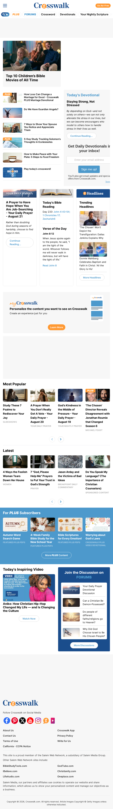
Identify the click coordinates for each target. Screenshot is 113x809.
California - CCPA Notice (17, 746)
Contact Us (9, 735)
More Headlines (92, 277)
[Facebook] (7, 720)
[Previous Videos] (52, 439)
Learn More (56, 327)
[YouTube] (30, 720)
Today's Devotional (83, 95)
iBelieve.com (10, 771)
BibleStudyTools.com (15, 765)
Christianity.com (66, 771)
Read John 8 (50, 265)
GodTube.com (65, 765)
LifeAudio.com (11, 776)
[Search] (5, 14)
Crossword (48, 14)
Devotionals (67, 14)
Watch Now (29, 618)
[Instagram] (38, 720)
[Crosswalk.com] (51, 6)
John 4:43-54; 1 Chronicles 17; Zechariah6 (56, 215)
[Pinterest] (14, 720)
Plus (16, 14)
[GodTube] (53, 720)
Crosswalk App (66, 730)
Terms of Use (10, 741)
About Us (8, 730)
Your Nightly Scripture (94, 14)
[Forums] (46, 720)
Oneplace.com (65, 776)
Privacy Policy (65, 735)
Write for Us (64, 741)
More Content (56, 555)
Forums (30, 14)
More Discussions (84, 645)
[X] (22, 720)
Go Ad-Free (103, 5)
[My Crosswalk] (48, 304)
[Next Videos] (61, 439)
